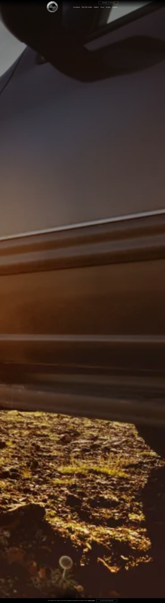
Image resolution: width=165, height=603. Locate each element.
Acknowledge (107, 600)
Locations (76, 7)
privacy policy (91, 600)
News (102, 7)
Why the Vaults (87, 7)
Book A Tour (108, 2)
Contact (114, 7)
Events (108, 7)
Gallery (96, 7)
